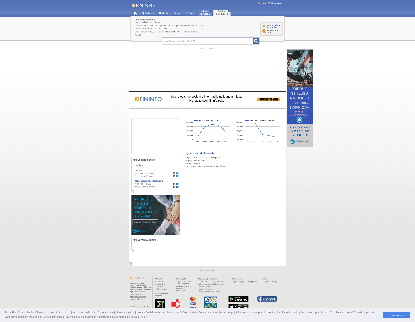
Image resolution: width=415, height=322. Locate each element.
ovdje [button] (144, 317)
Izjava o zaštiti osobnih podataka (211, 284)
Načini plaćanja (205, 286)
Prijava (263, 3)
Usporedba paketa (206, 289)
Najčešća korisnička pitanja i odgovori (184, 283)
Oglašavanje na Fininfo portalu (245, 282)
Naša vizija (161, 284)
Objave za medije (270, 282)
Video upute (180, 290)
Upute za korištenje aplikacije (183, 287)
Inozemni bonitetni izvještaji (209, 291)
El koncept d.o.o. (143, 307)
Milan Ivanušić (140, 173)
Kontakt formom (138, 292)
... (135, 245)
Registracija (276, 3)
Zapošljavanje (162, 289)
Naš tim (160, 286)
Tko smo (160, 282)
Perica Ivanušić (141, 176)
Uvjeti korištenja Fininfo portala (211, 282)
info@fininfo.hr (137, 294)
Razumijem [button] (397, 315)
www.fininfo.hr (137, 299)
